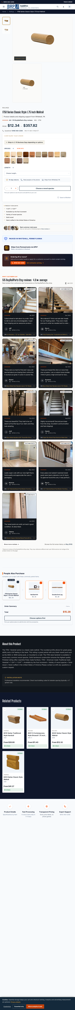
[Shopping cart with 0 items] (69, 6)
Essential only (19, 1006)
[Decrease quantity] (7, 188)
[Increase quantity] (16, 188)
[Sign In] (63, 6)
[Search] (57, 6)
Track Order (68, 2)
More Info (20, 148)
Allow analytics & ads (35, 1006)
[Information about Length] (13, 167)
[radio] (7, 154)
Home (4, 11)
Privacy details (16, 1002)
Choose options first (37, 618)
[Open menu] (4, 6)
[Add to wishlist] (4, 709)
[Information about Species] (13, 148)
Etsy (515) (69, 544)
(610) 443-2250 (17, 131)
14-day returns (14, 180)
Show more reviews (11, 544)
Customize (7, 1006)
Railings (11, 11)
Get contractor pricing (34, 263)
